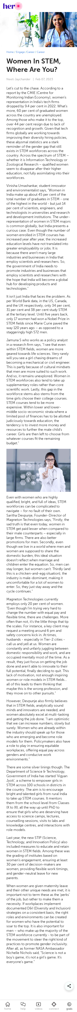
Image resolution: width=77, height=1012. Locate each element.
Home (10, 52)
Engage (20, 52)
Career (30, 52)
